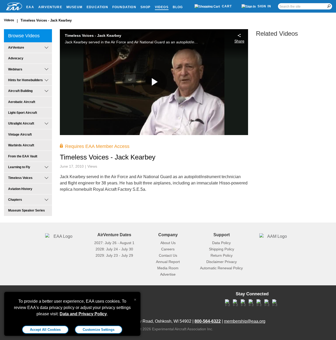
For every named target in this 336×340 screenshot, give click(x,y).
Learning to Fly (19, 167)
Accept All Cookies (45, 330)
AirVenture (50, 7)
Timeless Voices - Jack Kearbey (46, 20)
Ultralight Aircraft (21, 123)
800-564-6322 (208, 321)
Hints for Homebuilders (25, 80)
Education (97, 7)
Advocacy (15, 58)
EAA (30, 7)
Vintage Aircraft (20, 134)
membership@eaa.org (244, 321)
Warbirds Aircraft (21, 145)
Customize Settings (98, 330)
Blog (178, 7)
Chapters (15, 200)
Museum (74, 7)
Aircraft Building (20, 91)
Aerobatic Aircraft (21, 102)
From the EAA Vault (22, 156)
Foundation (124, 7)
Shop (145, 7)
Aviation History (20, 189)
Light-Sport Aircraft (22, 113)
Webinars (15, 69)
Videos (162, 7)
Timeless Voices (20, 178)
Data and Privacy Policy (83, 314)
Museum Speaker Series (26, 210)
